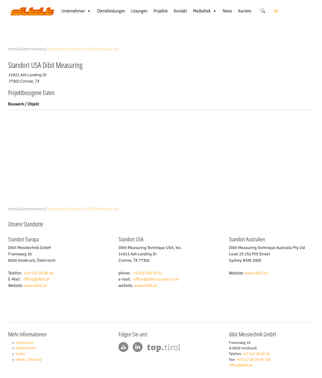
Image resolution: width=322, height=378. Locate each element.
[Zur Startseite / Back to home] (32, 14)
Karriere (244, 11)
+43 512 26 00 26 (38, 273)
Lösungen (139, 11)
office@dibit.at (36, 279)
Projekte (161, 11)
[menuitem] (76, 11)
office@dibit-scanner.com (156, 279)
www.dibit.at (35, 285)
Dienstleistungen (111, 11)
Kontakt (180, 11)
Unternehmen (73, 11)
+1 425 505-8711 (147, 273)
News (227, 11)
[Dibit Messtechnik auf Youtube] (123, 347)
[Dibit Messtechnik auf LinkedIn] (138, 347)
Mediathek (202, 11)
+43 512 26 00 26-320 (253, 359)
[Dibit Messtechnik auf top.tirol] (163, 349)
